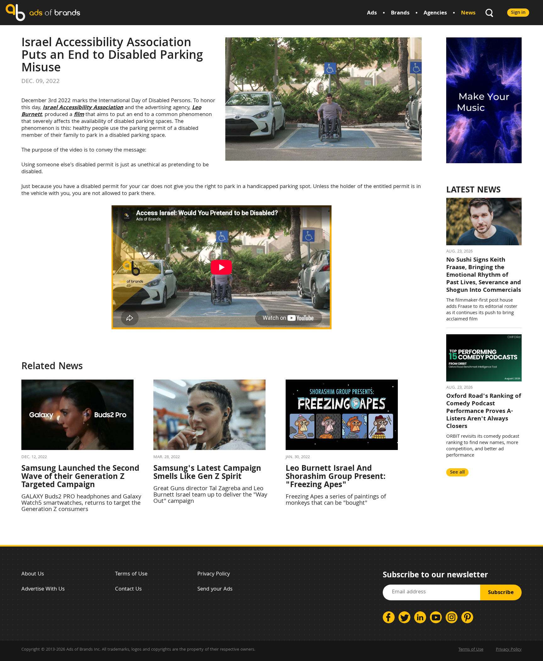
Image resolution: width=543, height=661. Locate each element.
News (468, 13)
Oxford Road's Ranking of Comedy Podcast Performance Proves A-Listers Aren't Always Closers (483, 412)
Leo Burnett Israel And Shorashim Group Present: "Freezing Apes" (336, 477)
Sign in (518, 13)
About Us (32, 574)
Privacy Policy (213, 574)
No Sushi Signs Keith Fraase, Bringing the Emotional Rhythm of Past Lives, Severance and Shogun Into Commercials (483, 275)
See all (457, 472)
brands (54, 12)
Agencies (435, 13)
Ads (372, 13)
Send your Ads (215, 589)
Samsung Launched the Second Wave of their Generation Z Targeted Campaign (80, 477)
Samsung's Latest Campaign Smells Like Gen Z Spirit (207, 473)
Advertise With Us (43, 589)
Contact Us (128, 589)
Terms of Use (131, 574)
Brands (400, 13)
